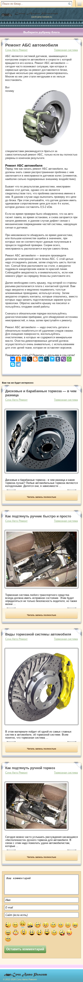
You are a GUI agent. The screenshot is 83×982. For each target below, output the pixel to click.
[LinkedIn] (40, 358)
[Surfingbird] (52, 358)
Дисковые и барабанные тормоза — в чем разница (41, 393)
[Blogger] (35, 358)
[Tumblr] (57, 358)
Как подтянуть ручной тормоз (30, 768)
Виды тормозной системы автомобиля (38, 634)
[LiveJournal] (46, 358)
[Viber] (63, 358)
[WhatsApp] (69, 358)
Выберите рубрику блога (41, 32)
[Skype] (12, 363)
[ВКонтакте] (12, 358)
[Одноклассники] (18, 358)
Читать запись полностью (41, 497)
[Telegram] (18, 363)
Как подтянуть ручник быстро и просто (38, 516)
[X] (29, 358)
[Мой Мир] (24, 358)
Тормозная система (66, 50)
